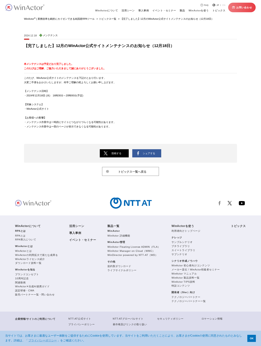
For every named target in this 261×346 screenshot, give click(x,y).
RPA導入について (25, 239)
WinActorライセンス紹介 (30, 259)
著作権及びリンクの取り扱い (130, 324)
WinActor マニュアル (184, 273)
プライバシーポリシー (81, 324)
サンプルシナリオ (182, 242)
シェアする (149, 153)
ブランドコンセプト (27, 274)
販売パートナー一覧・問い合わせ (35, 294)
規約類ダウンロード (119, 266)
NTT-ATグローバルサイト (128, 318)
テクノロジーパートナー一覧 (189, 301)
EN (223, 5)
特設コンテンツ (181, 285)
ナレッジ (177, 237)
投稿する (116, 153)
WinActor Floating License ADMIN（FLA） (133, 246)
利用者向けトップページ (186, 230)
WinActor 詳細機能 (118, 235)
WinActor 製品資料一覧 (186, 277)
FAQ (206, 5)
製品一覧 (113, 225)
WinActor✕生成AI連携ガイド (32, 286)
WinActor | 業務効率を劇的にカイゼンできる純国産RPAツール (59, 18)
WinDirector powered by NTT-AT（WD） (132, 255)
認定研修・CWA (24, 290)
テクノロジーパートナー (186, 297)
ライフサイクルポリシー (121, 270)
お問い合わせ (244, 7)
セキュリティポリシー (170, 318)
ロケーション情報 (212, 318)
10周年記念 (22, 278)
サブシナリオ (179, 254)
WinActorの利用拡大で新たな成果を (36, 255)
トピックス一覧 (107, 18)
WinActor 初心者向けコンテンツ (191, 265)
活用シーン (128, 10)
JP (217, 5)
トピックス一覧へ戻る (132, 171)
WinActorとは (24, 246)
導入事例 (75, 232)
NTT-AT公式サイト (79, 318)
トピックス (238, 225)
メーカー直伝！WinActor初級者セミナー (196, 269)
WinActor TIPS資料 (183, 281)
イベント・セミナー (82, 239)
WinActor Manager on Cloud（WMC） (131, 250)
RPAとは (20, 230)
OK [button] (252, 338)
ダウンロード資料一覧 (28, 263)
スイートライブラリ (183, 250)
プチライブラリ (181, 246)
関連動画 (20, 282)
